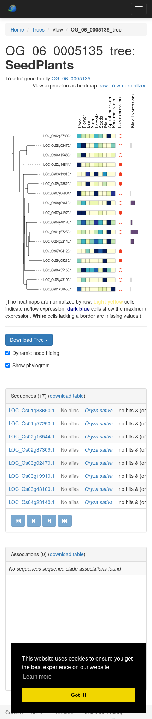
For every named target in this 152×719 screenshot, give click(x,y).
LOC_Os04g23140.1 (32, 501)
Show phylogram (31, 365)
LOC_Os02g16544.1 (32, 436)
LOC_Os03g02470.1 (32, 462)
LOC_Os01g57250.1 (32, 423)
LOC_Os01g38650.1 (32, 410)
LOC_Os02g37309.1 (32, 449)
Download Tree (27, 339)
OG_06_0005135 (71, 78)
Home (17, 29)
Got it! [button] (78, 695)
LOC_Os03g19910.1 (32, 475)
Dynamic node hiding (35, 352)
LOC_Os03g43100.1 (32, 488)
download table (67, 395)
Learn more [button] (37, 677)
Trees (38, 29)
